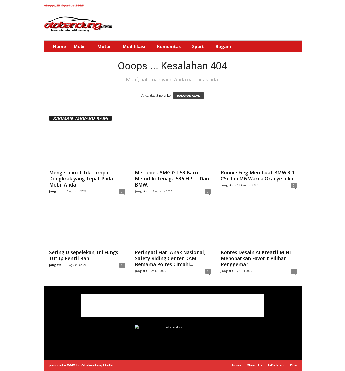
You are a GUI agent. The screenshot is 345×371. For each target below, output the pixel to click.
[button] (294, 46)
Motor (104, 46)
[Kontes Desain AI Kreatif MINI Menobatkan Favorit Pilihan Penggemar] (259, 226)
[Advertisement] (172, 305)
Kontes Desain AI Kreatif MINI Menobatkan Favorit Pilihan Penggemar (256, 258)
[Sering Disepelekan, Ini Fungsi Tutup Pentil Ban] (87, 226)
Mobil (79, 46)
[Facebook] (282, 6)
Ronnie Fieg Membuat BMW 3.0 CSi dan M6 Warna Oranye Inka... (258, 175)
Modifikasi (133, 46)
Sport (198, 46)
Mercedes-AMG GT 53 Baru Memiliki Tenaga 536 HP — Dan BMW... (172, 178)
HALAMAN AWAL (188, 95)
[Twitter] (298, 6)
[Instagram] (290, 6)
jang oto (55, 191)
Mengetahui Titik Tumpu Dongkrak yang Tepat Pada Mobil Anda (81, 178)
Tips (293, 365)
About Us (254, 365)
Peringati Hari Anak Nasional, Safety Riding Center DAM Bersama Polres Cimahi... (170, 258)
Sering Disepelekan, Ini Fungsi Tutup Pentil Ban (84, 255)
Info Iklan (276, 365)
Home (59, 46)
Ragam (223, 46)
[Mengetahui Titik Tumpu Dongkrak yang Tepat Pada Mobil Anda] (87, 146)
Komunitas (169, 46)
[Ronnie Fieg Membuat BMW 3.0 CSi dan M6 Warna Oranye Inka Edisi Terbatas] (259, 146)
